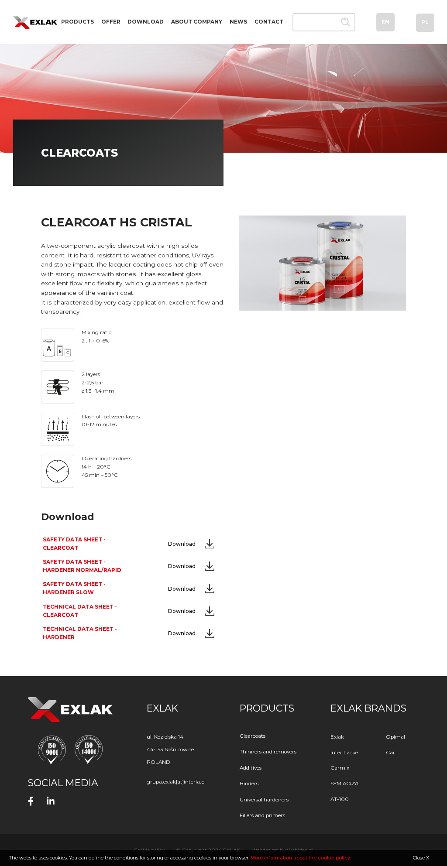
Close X (421, 858)
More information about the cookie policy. (301, 858)
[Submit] (346, 22)
